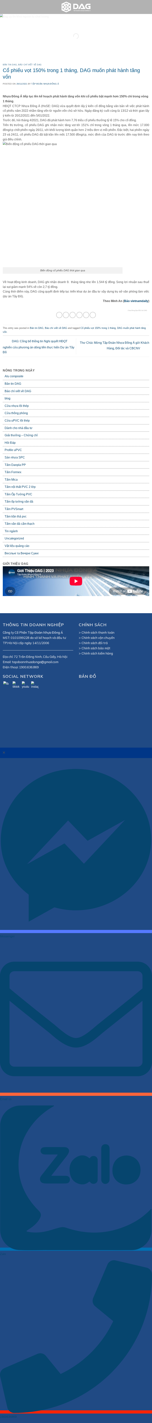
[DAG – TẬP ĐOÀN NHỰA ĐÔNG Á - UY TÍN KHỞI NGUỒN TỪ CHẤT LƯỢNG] (76, 7)
